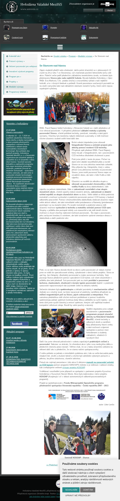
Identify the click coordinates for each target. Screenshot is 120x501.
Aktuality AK (93, 28)
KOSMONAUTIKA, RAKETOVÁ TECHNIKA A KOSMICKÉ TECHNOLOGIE (18, 361)
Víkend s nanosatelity (14, 132)
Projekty (53, 28)
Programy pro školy (19, 28)
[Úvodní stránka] (12, 7)
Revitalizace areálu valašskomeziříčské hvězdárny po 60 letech (19, 252)
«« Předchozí (52, 465)
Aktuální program (15, 331)
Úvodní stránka (60, 56)
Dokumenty (93, 38)
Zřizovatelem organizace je (81, 4)
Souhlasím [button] (71, 490)
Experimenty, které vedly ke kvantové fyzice (17, 351)
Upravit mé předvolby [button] (77, 495)
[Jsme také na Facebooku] (19, 325)
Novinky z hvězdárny (17, 123)
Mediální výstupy (85, 56)
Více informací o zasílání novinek (19, 316)
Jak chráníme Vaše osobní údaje (42, 497)
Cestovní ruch (17, 38)
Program (72, 56)
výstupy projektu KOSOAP (73, 367)
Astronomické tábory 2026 (16, 201)
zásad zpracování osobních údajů (17, 308)
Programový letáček (58, 38)
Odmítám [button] (88, 490)
